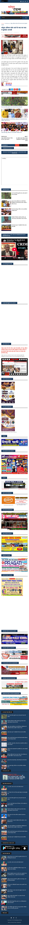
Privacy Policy (13, 922)
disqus (21, 145)
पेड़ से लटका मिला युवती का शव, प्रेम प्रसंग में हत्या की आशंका (11, 107)
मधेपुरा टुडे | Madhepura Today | (10, 774)
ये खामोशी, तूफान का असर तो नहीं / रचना (14, 775)
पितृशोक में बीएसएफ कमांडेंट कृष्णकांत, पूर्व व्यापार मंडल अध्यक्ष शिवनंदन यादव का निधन (16, 721)
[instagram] (27, 1)
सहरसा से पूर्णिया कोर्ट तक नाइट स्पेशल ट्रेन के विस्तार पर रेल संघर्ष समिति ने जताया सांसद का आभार (17, 755)
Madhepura (7, 23)
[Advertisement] (14, 613)
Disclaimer (19, 922)
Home (2, 23)
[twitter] (25, 1)
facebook (25, 145)
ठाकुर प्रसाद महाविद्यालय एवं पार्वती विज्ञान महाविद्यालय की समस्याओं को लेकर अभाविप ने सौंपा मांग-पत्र (14, 119)
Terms (9, 922)
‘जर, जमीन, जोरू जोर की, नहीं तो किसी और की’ (15, 786)
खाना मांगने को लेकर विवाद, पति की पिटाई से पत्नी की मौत (17, 759)
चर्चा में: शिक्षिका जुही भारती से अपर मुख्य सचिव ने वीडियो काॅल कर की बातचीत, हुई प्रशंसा (16, 907)
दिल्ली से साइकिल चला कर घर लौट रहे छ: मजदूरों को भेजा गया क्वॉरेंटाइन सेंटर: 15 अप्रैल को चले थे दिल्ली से (17, 874)
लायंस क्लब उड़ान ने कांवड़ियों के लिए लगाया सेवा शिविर (16, 732)
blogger (17, 145)
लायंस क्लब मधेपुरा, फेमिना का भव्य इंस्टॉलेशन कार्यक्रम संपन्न (11, 132)
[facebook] (11, 917)
